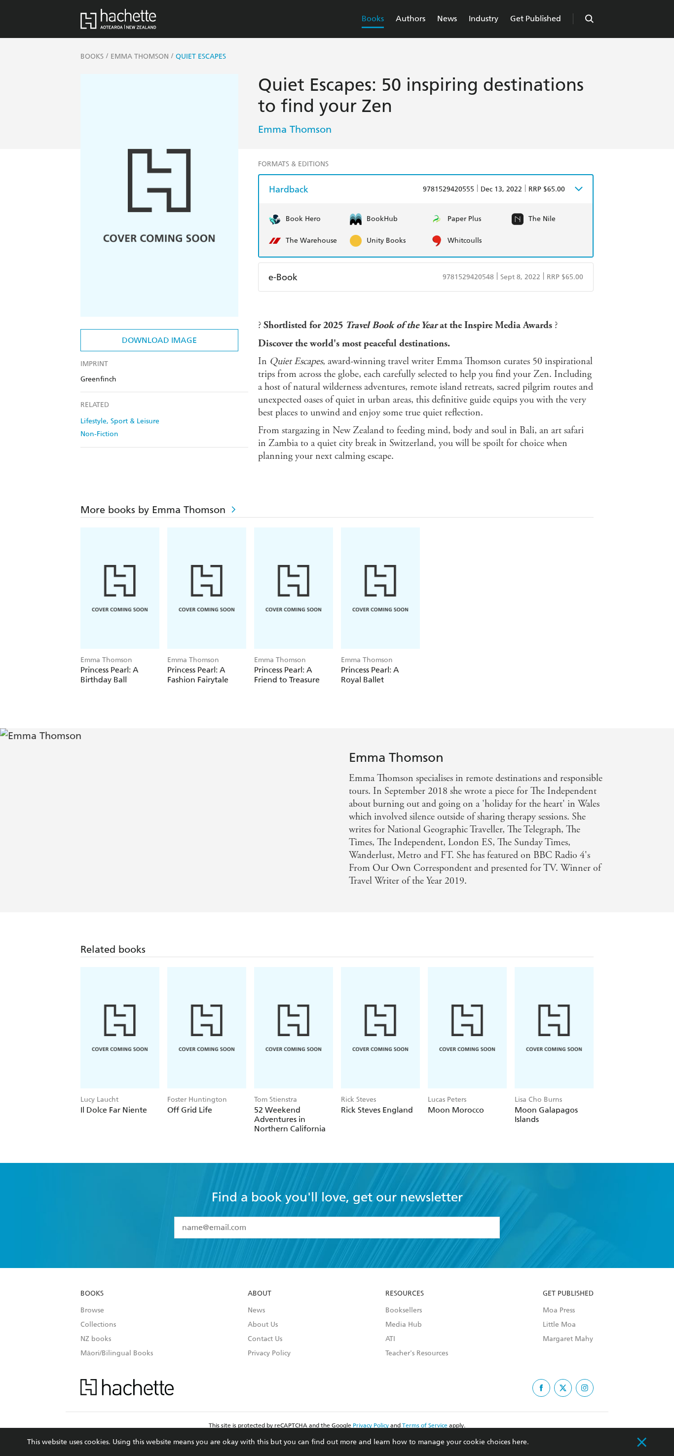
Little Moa (559, 1324)
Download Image (159, 340)
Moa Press (559, 1310)
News (447, 18)
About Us (263, 1324)
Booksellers (403, 1310)
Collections (98, 1324)
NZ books (95, 1339)
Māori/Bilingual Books (116, 1353)
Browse (92, 1310)
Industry (483, 18)
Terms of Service (425, 1425)
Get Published (535, 18)
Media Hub (403, 1324)
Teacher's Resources (416, 1353)
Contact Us (265, 1339)
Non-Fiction (99, 434)
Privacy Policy (269, 1353)
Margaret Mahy (568, 1339)
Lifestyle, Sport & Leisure (119, 421)
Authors (410, 18)
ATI (390, 1339)
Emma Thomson (295, 129)
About (259, 1293)
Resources (404, 1293)
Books (373, 18)
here (519, 1442)
